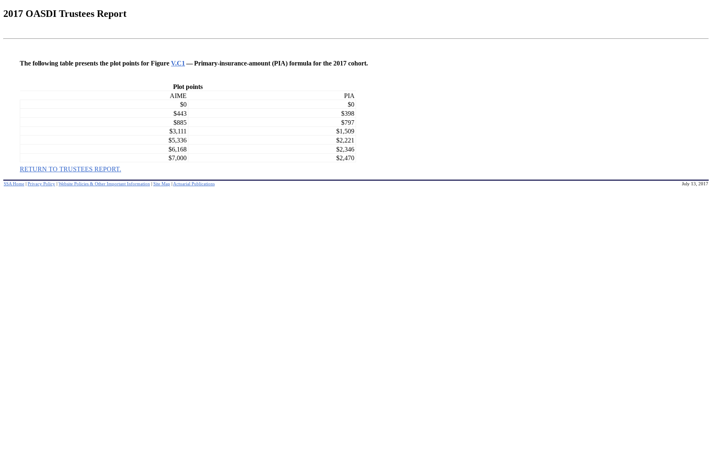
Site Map (161, 183)
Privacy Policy (41, 183)
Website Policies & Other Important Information (104, 183)
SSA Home (14, 183)
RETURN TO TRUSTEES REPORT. (70, 169)
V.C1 (178, 63)
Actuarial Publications (194, 183)
